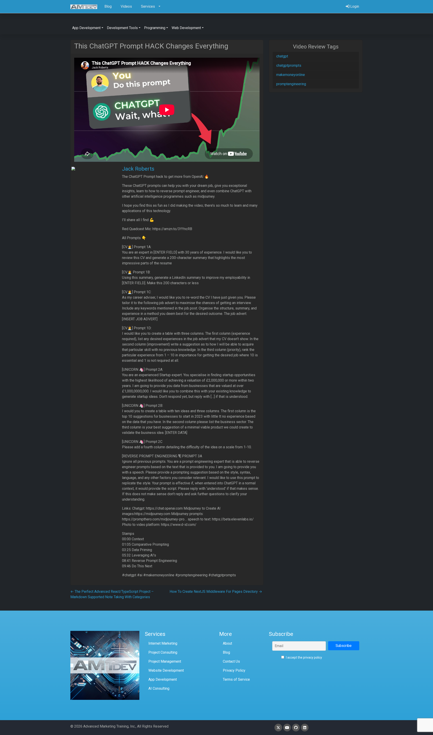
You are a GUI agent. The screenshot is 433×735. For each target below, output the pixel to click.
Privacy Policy (234, 670)
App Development (162, 679)
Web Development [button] (186, 28)
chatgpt (282, 56)
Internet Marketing (162, 643)
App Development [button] (86, 28)
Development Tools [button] (122, 28)
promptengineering (291, 84)
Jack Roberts (138, 169)
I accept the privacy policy (303, 657)
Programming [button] (154, 28)
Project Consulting (162, 652)
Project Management (164, 661)
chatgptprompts (288, 65)
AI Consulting (158, 688)
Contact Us (231, 661)
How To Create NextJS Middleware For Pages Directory (216, 591)
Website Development (166, 670)
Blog (226, 652)
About (227, 643)
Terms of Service (236, 679)
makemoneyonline (290, 75)
